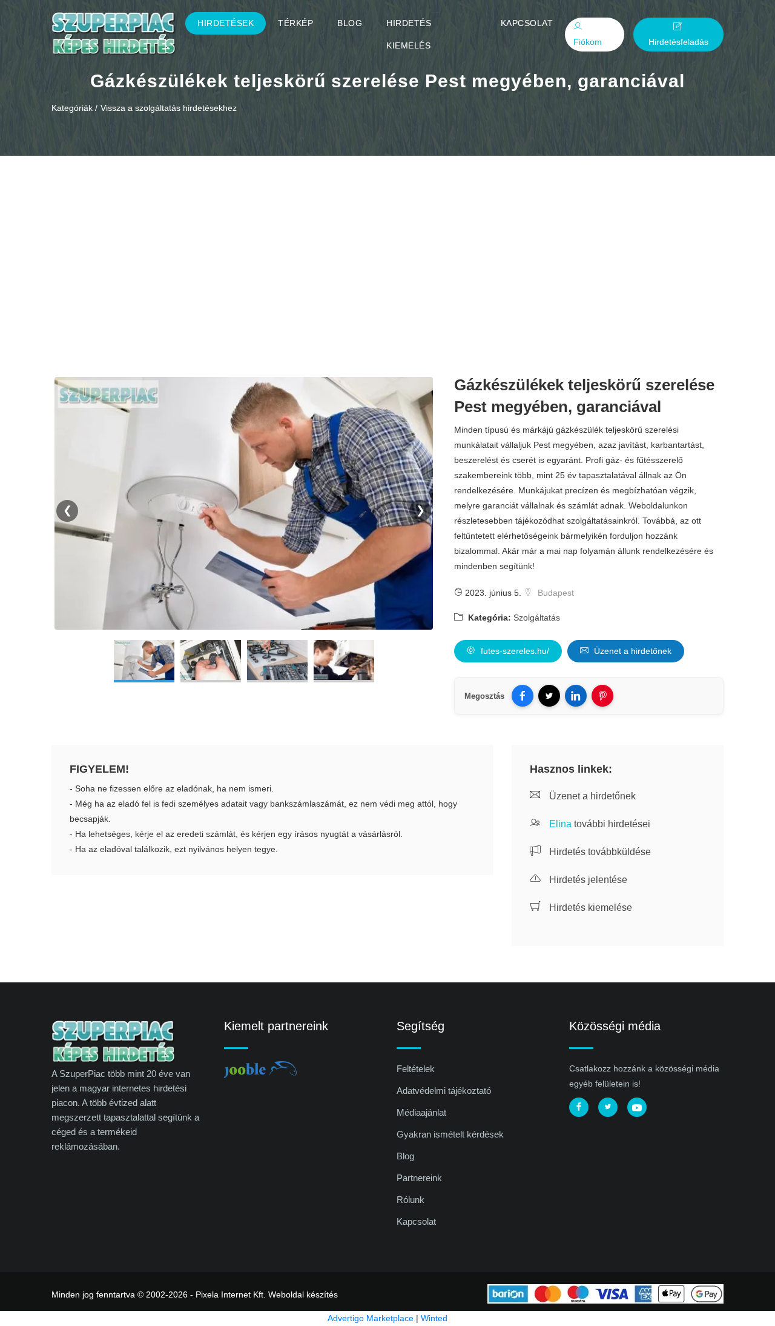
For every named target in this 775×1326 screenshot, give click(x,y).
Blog (349, 23)
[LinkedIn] (576, 696)
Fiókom (587, 42)
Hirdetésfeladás (678, 42)
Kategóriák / (74, 108)
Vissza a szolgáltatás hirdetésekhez (169, 108)
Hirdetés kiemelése (589, 907)
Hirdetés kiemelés (408, 34)
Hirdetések (225, 23)
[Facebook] (522, 696)
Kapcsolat (527, 23)
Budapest (554, 593)
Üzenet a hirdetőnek (631, 651)
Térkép (295, 23)
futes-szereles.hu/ (513, 651)
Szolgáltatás (536, 617)
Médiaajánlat (421, 1112)
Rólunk (410, 1199)
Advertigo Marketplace (371, 1318)
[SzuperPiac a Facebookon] (579, 1107)
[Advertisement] (387, 247)
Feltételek (416, 1069)
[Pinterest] (602, 696)
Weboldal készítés (303, 1294)
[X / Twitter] (549, 696)
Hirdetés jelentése (587, 880)
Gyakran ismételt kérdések (450, 1134)
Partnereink (419, 1178)
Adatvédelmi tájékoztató (444, 1090)
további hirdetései (599, 824)
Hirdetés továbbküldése (599, 852)
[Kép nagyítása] (144, 661)
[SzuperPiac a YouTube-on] (637, 1107)
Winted (434, 1318)
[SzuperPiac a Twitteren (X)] (608, 1107)
